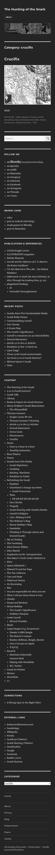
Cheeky (11, 599)
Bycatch (11, 651)
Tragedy (14, 506)
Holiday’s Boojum (19, 613)
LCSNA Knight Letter (18, 250)
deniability (9, 120)
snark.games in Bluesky (19, 225)
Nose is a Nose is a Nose (22, 446)
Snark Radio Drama (17, 317)
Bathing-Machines (20, 472)
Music (10, 625)
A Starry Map (14, 328)
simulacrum (9, 123)
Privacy (8, 812)
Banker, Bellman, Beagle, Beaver (27, 639)
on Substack (13, 180)
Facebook (12, 754)
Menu (9, 17)
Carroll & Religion (19, 513)
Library (11, 398)
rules (9, 217)
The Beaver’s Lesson (20, 636)
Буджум (14, 483)
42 (8, 680)
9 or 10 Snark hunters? (19, 391)
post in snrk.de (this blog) (20, 221)
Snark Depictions (19, 465)
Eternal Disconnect (17, 339)
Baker (18, 117)
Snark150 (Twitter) (17, 739)
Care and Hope (14, 576)
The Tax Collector (16, 573)
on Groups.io (13, 177)
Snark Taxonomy (21, 491)
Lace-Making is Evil (20, 517)
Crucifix (11, 59)
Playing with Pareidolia (22, 662)
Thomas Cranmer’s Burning (24, 420)
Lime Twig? (13, 350)
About (7, 806)
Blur (9, 587)
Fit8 (34, 123)
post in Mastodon (16, 228)
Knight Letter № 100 (21, 417)
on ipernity (13, 166)
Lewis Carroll (14, 617)
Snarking (14, 469)
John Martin (13, 550)
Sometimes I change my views (26, 487)
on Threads (13, 192)
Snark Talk (12, 394)
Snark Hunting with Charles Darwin (28, 509)
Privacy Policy (34, 847)
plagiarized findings (17, 284)
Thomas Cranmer (23, 123)
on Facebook (13, 184)
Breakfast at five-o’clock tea (22, 346)
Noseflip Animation (20, 450)
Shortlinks (12, 677)
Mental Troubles (18, 621)
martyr (43, 120)
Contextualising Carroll (19, 320)
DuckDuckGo (14, 746)
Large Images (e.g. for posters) (23, 628)
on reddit (12, 169)
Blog (6, 819)
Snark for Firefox (16, 669)
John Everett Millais (17, 547)
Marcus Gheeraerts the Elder (27, 120)
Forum (10, 735)
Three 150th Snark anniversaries (24, 354)
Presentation (11, 825)
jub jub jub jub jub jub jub (25, 498)
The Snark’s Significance (20, 332)
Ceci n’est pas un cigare (22, 643)
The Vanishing (14, 543)
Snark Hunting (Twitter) (20, 743)
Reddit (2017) (14, 758)
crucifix (40, 117)
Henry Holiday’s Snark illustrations (25, 405)
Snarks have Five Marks (19, 461)
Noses (10, 443)
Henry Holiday (14, 606)
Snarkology (13, 728)
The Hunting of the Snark (24, 9)
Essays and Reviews (17, 602)
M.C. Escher (16, 665)
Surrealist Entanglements (23, 291)
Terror (10, 457)
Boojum (25, 117)
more (7, 110)
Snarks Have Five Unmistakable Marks (27, 313)
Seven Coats (16, 431)
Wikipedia (12, 732)
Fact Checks (13, 324)
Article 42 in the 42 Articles (21, 343)
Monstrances (16, 435)
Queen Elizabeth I (16, 565)
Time (9, 365)
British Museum (15, 258)
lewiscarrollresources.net (20, 724)
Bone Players (14, 454)
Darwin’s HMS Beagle (21, 632)
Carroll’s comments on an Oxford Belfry (28, 335)
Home (7, 796)
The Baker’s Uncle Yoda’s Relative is (26, 558)
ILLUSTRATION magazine (20, 254)
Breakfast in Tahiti (19, 476)
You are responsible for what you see (26, 591)
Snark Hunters (14, 761)
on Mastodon (14, 173)
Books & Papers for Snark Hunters (25, 402)
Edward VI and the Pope (19, 569)
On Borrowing (14, 584)
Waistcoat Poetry (16, 580)
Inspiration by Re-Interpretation (24, 554)
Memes (11, 673)
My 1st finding (14, 539)
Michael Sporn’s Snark (19, 361)
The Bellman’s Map (20, 521)
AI (11, 287)
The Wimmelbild (18, 409)
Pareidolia (15, 528)
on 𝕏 (12, 195)
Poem (7, 832)
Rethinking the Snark (18, 480)
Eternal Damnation (20, 428)
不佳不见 (14, 647)
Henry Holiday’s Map (21, 524)
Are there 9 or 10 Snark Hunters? (24, 358)
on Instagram (14, 188)
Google (10, 750)
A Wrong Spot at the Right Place (24, 702)
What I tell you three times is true (24, 595)
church (33, 117)
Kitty (9, 561)
